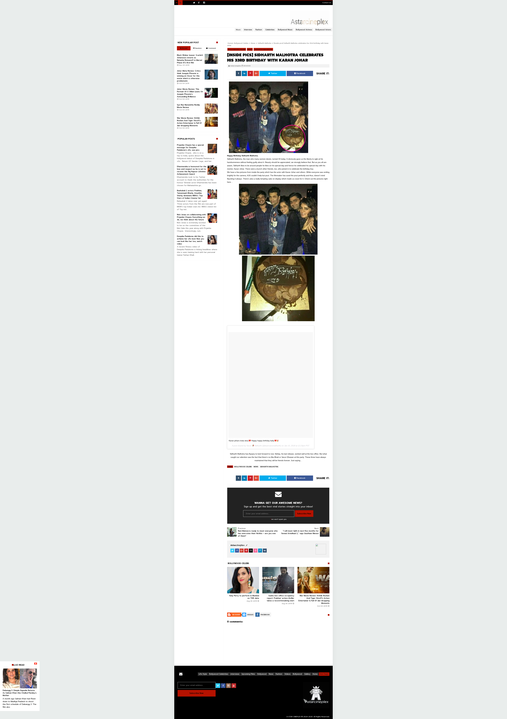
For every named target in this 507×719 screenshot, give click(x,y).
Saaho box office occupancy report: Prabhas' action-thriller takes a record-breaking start (280, 598)
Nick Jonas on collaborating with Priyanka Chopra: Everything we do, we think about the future (191, 217)
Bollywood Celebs (243, 466)
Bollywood (297, 674)
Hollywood (261, 674)
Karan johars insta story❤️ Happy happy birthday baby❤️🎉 (254, 441)
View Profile (237, 545)
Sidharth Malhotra (269, 466)
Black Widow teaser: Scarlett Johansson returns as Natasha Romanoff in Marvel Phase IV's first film (190, 59)
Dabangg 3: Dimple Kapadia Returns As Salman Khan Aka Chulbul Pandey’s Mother (19, 693)
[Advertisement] (253, 32)
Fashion (279, 674)
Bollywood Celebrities (218, 674)
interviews (235, 674)
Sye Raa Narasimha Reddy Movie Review (188, 106)
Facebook (300, 73)
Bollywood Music (285, 29)
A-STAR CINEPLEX (294, 716)
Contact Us (326, 2)
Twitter (273, 73)
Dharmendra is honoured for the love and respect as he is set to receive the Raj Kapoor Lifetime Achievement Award (191, 170)
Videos (287, 674)
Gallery (307, 674)
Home (315, 674)
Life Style (203, 674)
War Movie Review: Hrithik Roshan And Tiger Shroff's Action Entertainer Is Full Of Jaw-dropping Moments (313, 599)
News (256, 466)
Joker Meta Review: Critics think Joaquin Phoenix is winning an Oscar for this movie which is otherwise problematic (189, 76)
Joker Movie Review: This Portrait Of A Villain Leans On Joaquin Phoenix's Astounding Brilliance (190, 93)
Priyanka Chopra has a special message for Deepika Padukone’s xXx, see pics (190, 147)
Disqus (250, 614)
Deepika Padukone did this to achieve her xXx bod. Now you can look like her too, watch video (190, 240)
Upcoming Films (248, 674)
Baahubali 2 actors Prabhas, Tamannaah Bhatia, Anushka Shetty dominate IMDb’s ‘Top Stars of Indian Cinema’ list (190, 194)
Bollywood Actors (323, 29)
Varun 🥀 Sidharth (254, 446)
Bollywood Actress (304, 29)
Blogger (236, 614)
